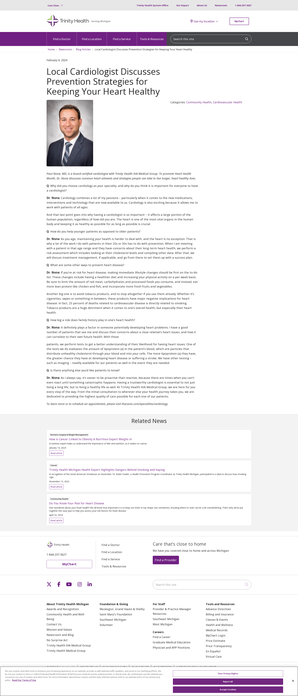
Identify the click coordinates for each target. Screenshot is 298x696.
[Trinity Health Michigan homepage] (68, 21)
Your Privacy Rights (228, 673)
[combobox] (210, 39)
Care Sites (53, 5)
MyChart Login (215, 635)
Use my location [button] (204, 21)
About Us (202, 5)
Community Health (198, 102)
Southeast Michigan (113, 619)
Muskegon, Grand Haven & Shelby (122, 609)
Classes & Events (217, 619)
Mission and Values (59, 629)
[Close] (293, 681)
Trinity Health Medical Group (66, 651)
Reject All (228, 681)
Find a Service (122, 39)
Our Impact (182, 5)
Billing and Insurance (220, 614)
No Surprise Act (57, 640)
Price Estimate (215, 641)
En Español (213, 651)
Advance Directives (218, 609)
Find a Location (92, 39)
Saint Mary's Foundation (116, 614)
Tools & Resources (152, 39)
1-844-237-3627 (243, 5)
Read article (149, 444)
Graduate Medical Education (171, 642)
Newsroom (221, 5)
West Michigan (162, 624)
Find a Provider (166, 560)
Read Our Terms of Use (24, 680)
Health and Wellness (219, 625)
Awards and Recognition (63, 609)
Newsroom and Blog (60, 635)
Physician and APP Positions (171, 647)
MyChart (239, 21)
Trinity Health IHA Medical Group (69, 645)
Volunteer (106, 625)
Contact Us (54, 624)
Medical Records (217, 630)
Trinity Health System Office (152, 5)
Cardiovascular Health (227, 102)
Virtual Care (214, 656)
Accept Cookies (228, 689)
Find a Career (161, 637)
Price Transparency (219, 646)
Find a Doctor (61, 39)
